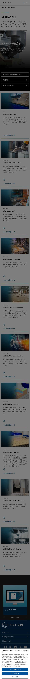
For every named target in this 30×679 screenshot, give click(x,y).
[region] (15, 663)
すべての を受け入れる (15, 669)
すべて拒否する (15, 673)
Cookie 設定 (15, 676)
